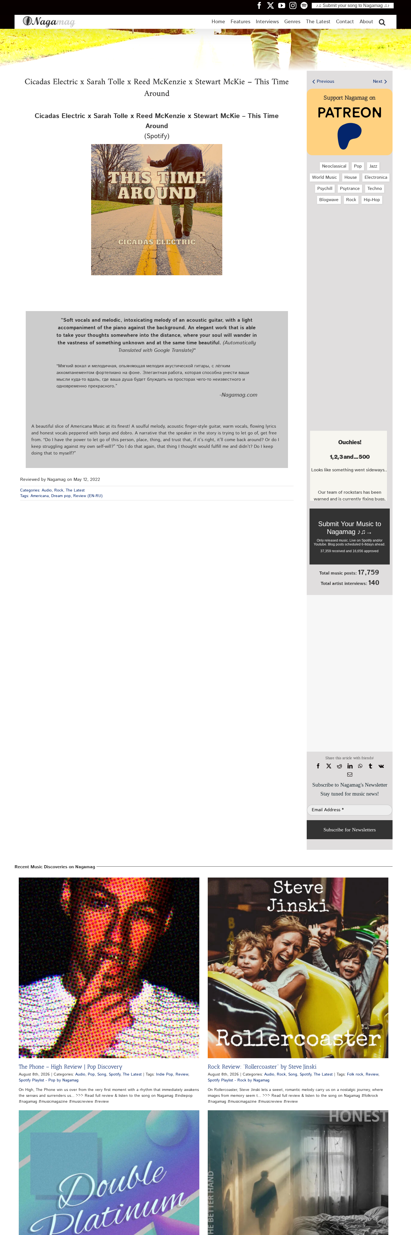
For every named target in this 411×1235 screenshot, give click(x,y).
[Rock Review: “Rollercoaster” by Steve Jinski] (298, 968)
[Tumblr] (370, 766)
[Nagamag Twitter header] (272, 5)
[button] (382, 22)
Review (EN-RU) (88, 496)
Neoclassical (334, 166)
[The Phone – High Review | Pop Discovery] (109, 968)
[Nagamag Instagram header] (295, 5)
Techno (374, 188)
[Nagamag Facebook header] (261, 5)
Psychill (324, 188)
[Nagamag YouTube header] (283, 5)
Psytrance (350, 188)
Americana (39, 496)
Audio (47, 490)
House (350, 177)
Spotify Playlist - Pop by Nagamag (49, 1080)
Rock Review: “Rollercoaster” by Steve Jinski (262, 1066)
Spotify (114, 1074)
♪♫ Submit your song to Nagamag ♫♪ (352, 5)
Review (182, 1074)
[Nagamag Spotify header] (306, 5)
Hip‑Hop (372, 200)
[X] (328, 766)
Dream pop (61, 496)
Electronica (376, 177)
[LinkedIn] (350, 766)
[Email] (349, 774)
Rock (58, 490)
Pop (358, 166)
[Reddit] (339, 766)
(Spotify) (157, 126)
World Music (324, 177)
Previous (325, 81)
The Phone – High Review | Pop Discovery (70, 1066)
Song (101, 1074)
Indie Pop (164, 1074)
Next (377, 81)
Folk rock (355, 1074)
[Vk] (381, 766)
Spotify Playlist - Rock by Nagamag (239, 1080)
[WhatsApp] (360, 766)
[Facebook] (318, 766)
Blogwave (329, 200)
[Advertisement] (348, 238)
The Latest (75, 490)
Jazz (373, 166)
